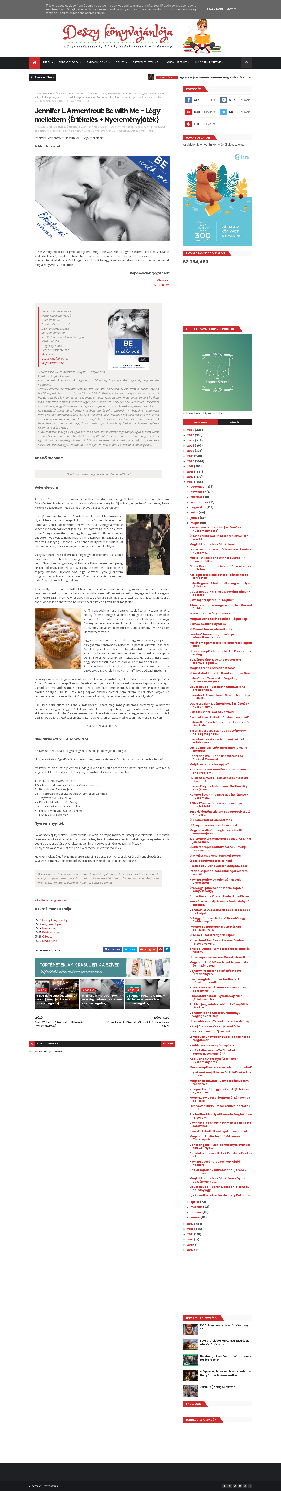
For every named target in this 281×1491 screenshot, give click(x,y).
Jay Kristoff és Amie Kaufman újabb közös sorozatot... (220, 1124)
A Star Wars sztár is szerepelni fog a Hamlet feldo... (216, 804)
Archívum (200, 422)
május (195, 523)
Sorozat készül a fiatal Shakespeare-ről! (219, 717)
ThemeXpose (50, 1485)
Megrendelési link (52, 363)
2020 (191, 461)
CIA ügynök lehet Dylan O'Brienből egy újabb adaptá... (217, 919)
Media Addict (50, 940)
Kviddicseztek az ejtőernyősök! (213, 1045)
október (196, 497)
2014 (190, 1229)
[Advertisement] (217, 295)
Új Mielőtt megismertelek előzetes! (215, 856)
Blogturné (48, 93)
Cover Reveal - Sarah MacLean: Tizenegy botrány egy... (219, 1188)
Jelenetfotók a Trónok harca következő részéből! (219, 723)
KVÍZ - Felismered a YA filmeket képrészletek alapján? (212, 1051)
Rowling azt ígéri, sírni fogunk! (212, 600)
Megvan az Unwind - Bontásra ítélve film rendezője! (219, 1082)
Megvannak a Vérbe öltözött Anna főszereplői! (215, 1138)
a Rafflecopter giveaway (51, 900)
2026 (191, 430)
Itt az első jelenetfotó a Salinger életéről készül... (219, 872)
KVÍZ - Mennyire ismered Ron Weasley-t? (225, 1327)
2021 (190, 456)
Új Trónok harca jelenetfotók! (211, 820)
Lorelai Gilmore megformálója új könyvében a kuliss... (213, 635)
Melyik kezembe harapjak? (209, 764)
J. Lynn (70, 93)
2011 (190, 1245)
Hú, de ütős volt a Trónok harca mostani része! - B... (219, 779)
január (195, 1217)
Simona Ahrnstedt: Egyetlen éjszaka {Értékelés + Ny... (216, 997)
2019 (190, 466)
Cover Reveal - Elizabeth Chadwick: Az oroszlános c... (217, 688)
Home (38, 93)
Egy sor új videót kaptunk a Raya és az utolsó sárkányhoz (224, 1342)
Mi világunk (53, 130)
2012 (190, 1239)
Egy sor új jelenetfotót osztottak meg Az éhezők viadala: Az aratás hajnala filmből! (204, 77)
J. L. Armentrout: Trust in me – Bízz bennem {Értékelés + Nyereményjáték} (146, 999)
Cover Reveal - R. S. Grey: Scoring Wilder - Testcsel (220, 593)
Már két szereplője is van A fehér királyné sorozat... (219, 903)
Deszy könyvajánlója (55, 920)
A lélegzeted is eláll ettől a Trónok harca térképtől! (219, 576)
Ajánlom (41, 990)
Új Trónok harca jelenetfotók (211, 629)
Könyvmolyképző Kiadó (114, 93)
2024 (191, 440)
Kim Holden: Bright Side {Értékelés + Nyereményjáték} (215, 529)
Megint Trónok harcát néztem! (212, 668)
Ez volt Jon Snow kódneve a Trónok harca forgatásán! (220, 1038)
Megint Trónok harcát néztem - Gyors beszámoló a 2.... (217, 1180)
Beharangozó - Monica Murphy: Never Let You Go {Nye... (220, 1146)
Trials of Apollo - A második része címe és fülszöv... (220, 950)
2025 (191, 435)
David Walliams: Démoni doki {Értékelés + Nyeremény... (219, 705)
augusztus (198, 507)
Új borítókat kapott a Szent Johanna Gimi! (221, 673)
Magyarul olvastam (149, 93)
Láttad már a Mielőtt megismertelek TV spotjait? (218, 749)
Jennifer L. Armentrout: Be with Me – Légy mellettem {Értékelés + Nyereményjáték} (101, 999)
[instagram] (229, 1486)
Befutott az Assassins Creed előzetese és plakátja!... (220, 911)
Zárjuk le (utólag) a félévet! (217, 1387)
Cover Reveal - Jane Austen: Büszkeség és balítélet (220, 567)
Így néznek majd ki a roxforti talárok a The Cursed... (220, 1074)
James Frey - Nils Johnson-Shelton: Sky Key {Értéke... (218, 787)
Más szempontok (208, 62)
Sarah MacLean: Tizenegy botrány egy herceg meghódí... (218, 732)
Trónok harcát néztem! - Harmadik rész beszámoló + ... (219, 989)
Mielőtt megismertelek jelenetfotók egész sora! (221, 644)
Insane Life (49, 928)
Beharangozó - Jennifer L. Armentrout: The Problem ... (218, 771)
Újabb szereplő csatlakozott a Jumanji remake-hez (218, 848)
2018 (190, 472)
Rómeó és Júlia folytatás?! (209, 624)
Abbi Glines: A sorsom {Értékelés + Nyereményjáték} (214, 1060)
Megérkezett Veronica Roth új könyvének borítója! (220, 1099)
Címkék (235, 422)
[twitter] (235, 1486)
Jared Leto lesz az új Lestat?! (211, 1031)
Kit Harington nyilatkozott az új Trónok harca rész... (218, 1171)
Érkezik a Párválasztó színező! (212, 861)
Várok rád (126, 97)
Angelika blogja (51, 924)
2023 (191, 446)
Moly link (47, 354)
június (195, 518)
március (196, 1207)
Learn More (215, 9)
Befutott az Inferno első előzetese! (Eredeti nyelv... (215, 972)
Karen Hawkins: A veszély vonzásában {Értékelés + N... (217, 942)
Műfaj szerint (177, 62)
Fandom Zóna (97, 62)
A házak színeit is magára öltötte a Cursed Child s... (221, 606)
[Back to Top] (250, 1486)
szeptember (199, 502)
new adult (70, 97)
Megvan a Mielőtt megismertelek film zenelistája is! (217, 831)
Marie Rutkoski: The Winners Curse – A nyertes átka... (217, 559)
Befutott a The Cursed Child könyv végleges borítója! (215, 1014)
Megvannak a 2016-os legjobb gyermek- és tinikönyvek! (219, 963)
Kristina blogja (51, 932)
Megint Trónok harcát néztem (212, 544)
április (195, 1202)
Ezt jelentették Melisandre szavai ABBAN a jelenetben (220, 840)
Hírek (47, 62)
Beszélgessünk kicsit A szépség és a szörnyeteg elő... (215, 661)
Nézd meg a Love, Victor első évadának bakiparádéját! (225, 1358)
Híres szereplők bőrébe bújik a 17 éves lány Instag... (220, 652)
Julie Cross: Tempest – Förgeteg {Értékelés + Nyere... (213, 679)
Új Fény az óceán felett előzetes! (213, 825)
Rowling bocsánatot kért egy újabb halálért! (215, 1163)
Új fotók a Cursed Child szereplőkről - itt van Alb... (219, 537)
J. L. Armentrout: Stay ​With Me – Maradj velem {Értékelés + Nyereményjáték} (57, 999)
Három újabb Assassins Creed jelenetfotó (220, 957)
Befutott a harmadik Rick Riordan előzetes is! (221, 1154)
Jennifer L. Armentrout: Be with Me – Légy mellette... (220, 696)
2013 (190, 1234)
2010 (190, 1250)
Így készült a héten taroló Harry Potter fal (220, 1195)
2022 (191, 451)
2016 (190, 482)
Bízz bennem (161, 285)
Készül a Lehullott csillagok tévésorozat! (219, 1131)
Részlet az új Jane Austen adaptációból (218, 866)
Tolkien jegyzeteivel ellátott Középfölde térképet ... (219, 1006)
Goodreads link (50, 358)
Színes (120, 62)
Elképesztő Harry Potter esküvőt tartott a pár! (220, 1107)
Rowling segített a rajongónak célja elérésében (215, 881)
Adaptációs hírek (136, 77)
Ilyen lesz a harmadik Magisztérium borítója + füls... (215, 928)
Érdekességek (69, 62)
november (198, 492)
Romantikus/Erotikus (108, 97)
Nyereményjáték (86, 97)
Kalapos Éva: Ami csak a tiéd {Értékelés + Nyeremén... (219, 796)
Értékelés (61, 93)
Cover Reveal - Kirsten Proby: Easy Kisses (219, 896)
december (198, 486)
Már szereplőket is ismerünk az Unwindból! (221, 1067)
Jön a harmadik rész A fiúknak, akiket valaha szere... (217, 740)
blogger (168, 1043)
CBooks (47, 936)
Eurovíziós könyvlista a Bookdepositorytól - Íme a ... (220, 813)
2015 (190, 1224)
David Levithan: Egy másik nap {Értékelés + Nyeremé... (220, 551)
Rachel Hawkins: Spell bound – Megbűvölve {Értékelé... (221, 1115)
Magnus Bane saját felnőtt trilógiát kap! (219, 619)
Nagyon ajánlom (54, 97)
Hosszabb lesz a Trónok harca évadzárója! (221, 1021)
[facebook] (224, 1486)
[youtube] (245, 1486)
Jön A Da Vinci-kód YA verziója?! (213, 712)
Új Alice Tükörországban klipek (212, 935)
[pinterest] (240, 1486)
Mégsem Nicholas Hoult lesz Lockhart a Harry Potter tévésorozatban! (225, 1373)
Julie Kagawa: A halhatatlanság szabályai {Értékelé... (220, 584)
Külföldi (133, 93)
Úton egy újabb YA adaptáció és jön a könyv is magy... (216, 889)
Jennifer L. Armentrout (88, 93)
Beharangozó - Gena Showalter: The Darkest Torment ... (216, 757)
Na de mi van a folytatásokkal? (212, 613)
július (194, 512)
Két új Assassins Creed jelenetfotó (215, 1026)
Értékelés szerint (145, 62)
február (196, 1212)
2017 (190, 477)
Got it (231, 9)
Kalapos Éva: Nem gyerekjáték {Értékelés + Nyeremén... (221, 1090)
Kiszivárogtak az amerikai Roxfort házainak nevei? (214, 980)
